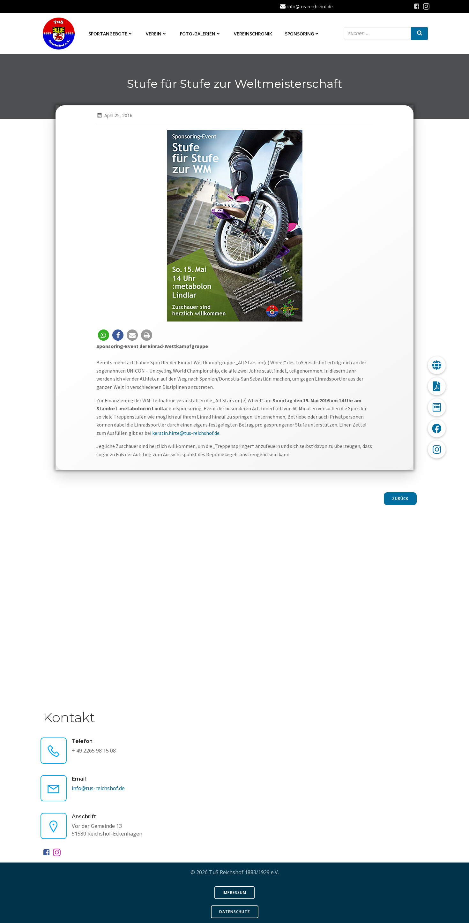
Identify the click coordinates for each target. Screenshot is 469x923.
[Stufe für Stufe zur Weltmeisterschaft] (234, 225)
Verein (153, 34)
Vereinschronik (253, 34)
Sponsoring (299, 34)
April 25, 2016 (118, 115)
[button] (103, 335)
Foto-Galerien (197, 34)
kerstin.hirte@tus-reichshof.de (186, 433)
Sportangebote (107, 34)
